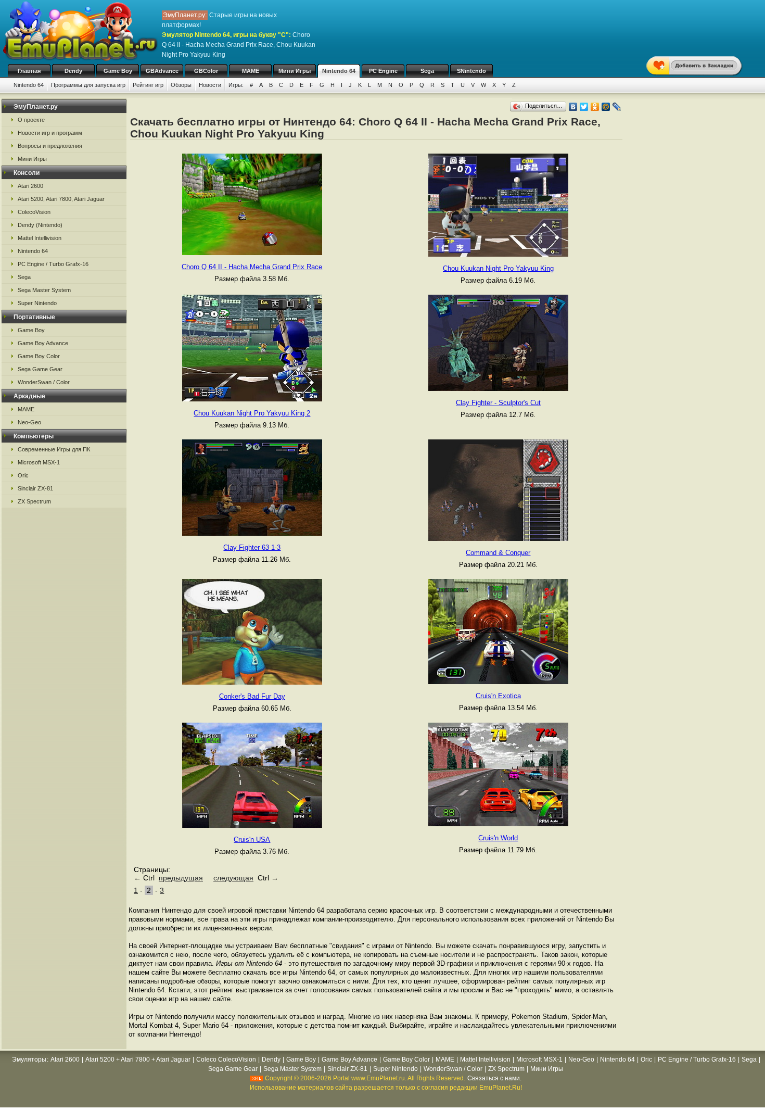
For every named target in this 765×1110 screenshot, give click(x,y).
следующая (233, 878)
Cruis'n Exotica (498, 696)
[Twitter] (584, 106)
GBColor (206, 71)
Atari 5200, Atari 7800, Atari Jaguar (61, 199)
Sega (427, 71)
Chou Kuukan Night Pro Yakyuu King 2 (252, 413)
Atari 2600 (30, 186)
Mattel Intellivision (39, 238)
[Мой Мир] (606, 106)
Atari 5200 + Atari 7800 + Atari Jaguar (137, 1059)
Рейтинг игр (148, 85)
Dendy (73, 71)
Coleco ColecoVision (226, 1059)
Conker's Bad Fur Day (252, 696)
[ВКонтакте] (573, 106)
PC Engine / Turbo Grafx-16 (53, 264)
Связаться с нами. (494, 1078)
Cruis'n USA (252, 839)
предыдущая (181, 878)
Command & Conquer (498, 553)
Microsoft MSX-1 (39, 462)
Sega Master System (44, 290)
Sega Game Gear (40, 369)
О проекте (31, 120)
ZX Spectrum (34, 501)
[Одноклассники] (595, 106)
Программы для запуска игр (88, 85)
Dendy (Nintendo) (40, 225)
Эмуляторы (29, 1059)
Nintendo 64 (338, 71)
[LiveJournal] (616, 106)
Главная (29, 71)
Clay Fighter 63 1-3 (251, 547)
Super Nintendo (37, 303)
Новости (210, 85)
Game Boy (118, 71)
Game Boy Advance (43, 343)
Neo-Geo (29, 422)
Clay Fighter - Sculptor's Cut (498, 403)
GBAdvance (162, 71)
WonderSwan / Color (44, 382)
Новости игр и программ (50, 133)
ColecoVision (34, 212)
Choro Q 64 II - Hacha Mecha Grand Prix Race (252, 267)
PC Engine (383, 71)
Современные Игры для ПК (54, 449)
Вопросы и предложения (50, 146)
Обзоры (181, 85)
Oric (23, 475)
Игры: (236, 85)
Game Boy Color (39, 356)
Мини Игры (294, 71)
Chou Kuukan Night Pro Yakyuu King (498, 268)
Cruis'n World (498, 838)
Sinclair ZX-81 (35, 488)
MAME (250, 71)
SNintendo (471, 71)
